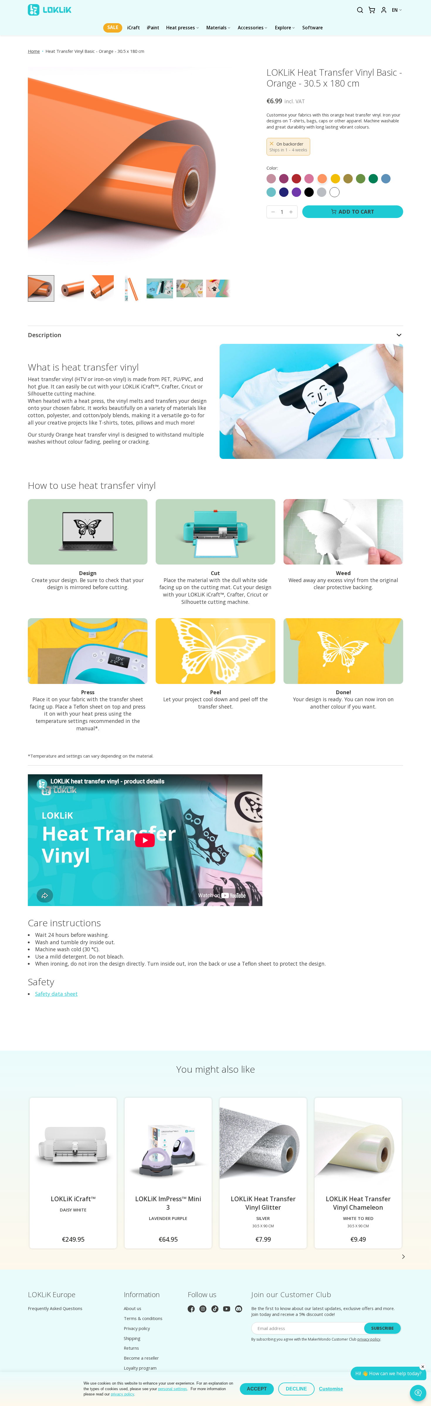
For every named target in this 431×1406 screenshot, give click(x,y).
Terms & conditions (143, 1318)
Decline (296, 1388)
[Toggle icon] (359, 10)
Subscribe (382, 1328)
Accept (257, 1388)
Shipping (132, 1338)
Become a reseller (141, 1358)
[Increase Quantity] (291, 212)
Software (312, 28)
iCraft (133, 28)
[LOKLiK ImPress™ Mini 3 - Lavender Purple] (168, 1146)
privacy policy (368, 1339)
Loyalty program (140, 1368)
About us (132, 1308)
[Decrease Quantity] (273, 212)
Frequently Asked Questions (55, 1308)
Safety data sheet (56, 993)
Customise (331, 1388)
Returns (131, 1348)
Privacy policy (137, 1328)
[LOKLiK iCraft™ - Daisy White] (73, 1146)
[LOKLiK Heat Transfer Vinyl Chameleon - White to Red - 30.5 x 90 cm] (358, 1146)
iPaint (153, 28)
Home (34, 51)
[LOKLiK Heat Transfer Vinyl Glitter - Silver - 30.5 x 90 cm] (263, 1146)
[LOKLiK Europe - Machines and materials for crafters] (49, 10)
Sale (112, 27)
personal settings (172, 1389)
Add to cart (356, 211)
